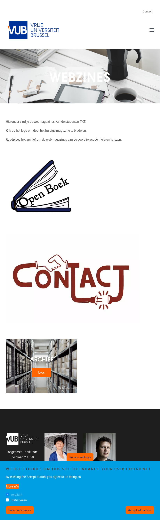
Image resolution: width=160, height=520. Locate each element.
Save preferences (19, 510)
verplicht (16, 494)
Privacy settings (80, 457)
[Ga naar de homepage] (34, 29)
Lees (41, 372)
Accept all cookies (140, 510)
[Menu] (151, 29)
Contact (148, 11)
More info (12, 486)
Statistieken (19, 500)
